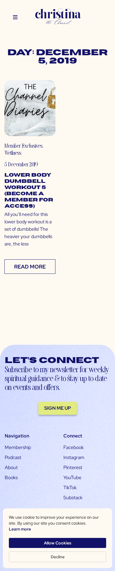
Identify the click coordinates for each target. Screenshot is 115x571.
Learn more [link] (20, 529)
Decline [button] (58, 556)
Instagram (73, 457)
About (11, 467)
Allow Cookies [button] (57, 543)
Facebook (73, 447)
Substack (73, 497)
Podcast (13, 457)
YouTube (72, 477)
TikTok (70, 487)
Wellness (12, 152)
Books (11, 477)
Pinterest (72, 467)
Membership (18, 447)
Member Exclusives (23, 145)
